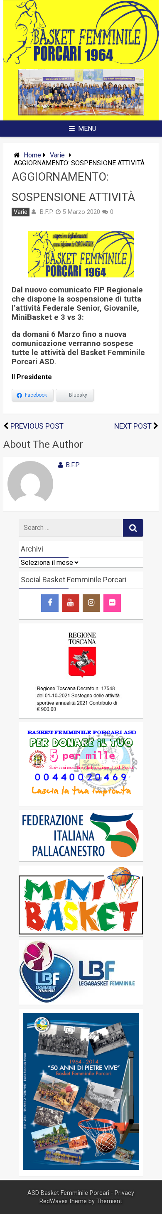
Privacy (124, 1193)
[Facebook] (50, 603)
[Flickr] (112, 603)
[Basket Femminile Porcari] (81, 62)
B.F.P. (46, 212)
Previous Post (37, 426)
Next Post (133, 426)
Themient (109, 1201)
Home (32, 155)
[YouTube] (70, 603)
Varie (57, 155)
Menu (87, 128)
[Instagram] (91, 603)
